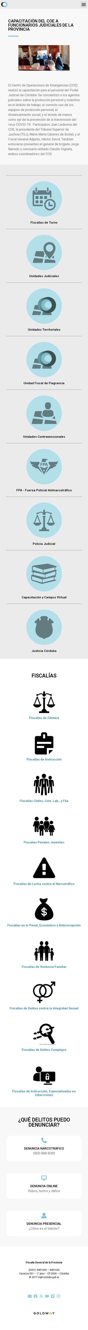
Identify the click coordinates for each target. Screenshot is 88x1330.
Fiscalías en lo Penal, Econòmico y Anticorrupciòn (44, 925)
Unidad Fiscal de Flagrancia (44, 383)
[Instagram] (58, 1296)
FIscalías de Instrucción (44, 759)
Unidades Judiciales (44, 276)
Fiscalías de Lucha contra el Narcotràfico (44, 884)
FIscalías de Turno (44, 222)
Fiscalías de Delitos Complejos (44, 1050)
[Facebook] (35, 1296)
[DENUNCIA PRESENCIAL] (44, 1215)
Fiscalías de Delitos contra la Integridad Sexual (44, 1008)
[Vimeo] (53, 1296)
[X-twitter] (41, 1296)
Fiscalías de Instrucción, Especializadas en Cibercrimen (44, 1093)
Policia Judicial (44, 544)
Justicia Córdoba (44, 651)
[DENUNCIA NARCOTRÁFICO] (44, 1140)
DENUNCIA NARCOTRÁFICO (44, 1148)
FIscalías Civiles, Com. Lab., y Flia (44, 801)
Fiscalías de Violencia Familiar (44, 967)
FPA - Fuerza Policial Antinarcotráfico (44, 490)
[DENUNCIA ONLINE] (44, 1178)
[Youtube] (47, 1296)
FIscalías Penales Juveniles (44, 842)
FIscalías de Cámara (44, 718)
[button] (83, 4)
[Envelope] (30, 1296)
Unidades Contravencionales (44, 437)
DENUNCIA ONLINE (44, 1186)
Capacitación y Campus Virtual (44, 597)
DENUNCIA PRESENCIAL (44, 1224)
